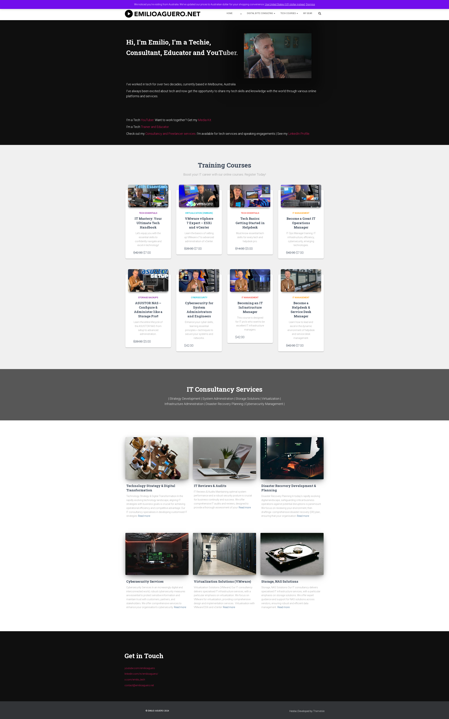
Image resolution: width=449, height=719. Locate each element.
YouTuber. (147, 120)
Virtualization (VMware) (199, 213)
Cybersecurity (199, 297)
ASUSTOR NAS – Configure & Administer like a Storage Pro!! (148, 309)
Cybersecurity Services (144, 581)
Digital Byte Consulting (260, 13)
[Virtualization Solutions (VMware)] (224, 554)
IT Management (301, 213)
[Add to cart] (161, 252)
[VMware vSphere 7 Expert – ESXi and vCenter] (199, 196)
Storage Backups (148, 297)
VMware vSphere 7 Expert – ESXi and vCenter (199, 222)
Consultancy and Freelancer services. (171, 133)
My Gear (307, 13)
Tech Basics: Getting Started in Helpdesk (250, 222)
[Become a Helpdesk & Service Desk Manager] (301, 280)
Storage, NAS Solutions (279, 581)
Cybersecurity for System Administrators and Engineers (199, 309)
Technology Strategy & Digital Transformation (150, 488)
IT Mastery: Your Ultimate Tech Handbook (148, 222)
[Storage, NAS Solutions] (292, 554)
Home (230, 13)
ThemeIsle (318, 711)
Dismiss (310, 4)
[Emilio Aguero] (162, 13)
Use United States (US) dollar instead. (285, 4)
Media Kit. (205, 120)
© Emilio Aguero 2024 (157, 711)
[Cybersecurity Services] (157, 554)
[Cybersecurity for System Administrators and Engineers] (199, 280)
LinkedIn (133, 711)
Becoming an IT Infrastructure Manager (250, 307)
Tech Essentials (148, 213)
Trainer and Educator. (155, 127)
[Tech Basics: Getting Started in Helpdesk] (250, 196)
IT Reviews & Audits (210, 486)
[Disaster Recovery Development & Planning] (292, 458)
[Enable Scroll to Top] (442, 712)
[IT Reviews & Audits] (224, 458)
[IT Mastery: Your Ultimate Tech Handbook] (148, 196)
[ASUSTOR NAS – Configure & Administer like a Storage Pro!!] (148, 280)
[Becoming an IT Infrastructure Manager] (250, 280)
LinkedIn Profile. (299, 133)
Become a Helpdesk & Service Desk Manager (301, 309)
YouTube (239, 13)
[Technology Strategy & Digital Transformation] (157, 458)
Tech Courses (288, 13)
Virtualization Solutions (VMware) (222, 581)
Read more (144, 515)
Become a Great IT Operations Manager (301, 222)
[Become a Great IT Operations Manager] (301, 196)
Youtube (127, 711)
